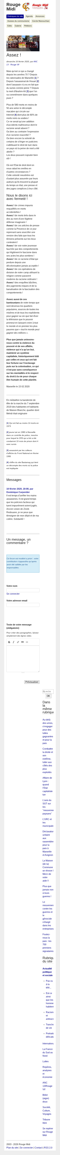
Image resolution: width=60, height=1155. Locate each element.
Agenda (29, 16)
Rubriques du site (15, 16)
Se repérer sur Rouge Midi (48, 1131)
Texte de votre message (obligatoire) (19, 626)
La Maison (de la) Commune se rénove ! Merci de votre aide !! (48, 870)
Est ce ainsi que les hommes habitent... (51, 1000)
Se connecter (13, 594)
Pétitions (28, 26)
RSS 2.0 (48, 1147)
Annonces (40, 16)
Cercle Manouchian (40, 21)
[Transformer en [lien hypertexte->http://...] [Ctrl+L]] (18, 642)
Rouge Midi (13, 6)
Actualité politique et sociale (48, 972)
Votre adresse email (16, 600)
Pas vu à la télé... (49, 984)
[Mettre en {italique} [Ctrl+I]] (13, 642)
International (49, 1043)
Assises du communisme (18, 21)
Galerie (18, 26)
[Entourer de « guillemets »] (27, 642)
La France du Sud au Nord (48, 1052)
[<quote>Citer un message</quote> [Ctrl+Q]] (22, 642)
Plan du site (12, 1147)
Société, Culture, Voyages (47, 1110)
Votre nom (11, 586)
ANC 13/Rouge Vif (47, 1086)
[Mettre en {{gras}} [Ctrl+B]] (9, 642)
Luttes (46, 1061)
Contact (38, 1147)
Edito (9, 26)
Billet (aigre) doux (46, 1098)
